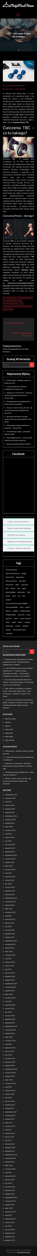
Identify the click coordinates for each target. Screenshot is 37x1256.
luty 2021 (8, 969)
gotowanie (21, 592)
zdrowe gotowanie (19, 630)
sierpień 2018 (10, 1076)
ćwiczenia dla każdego (25, 297)
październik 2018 (11, 1069)
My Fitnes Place (8, 303)
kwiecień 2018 (10, 1090)
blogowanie (20, 577)
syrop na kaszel (25, 618)
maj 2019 (8, 1044)
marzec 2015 (9, 1222)
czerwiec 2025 (10, 798)
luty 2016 (8, 1183)
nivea (21, 607)
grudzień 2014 (10, 1233)
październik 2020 (11, 983)
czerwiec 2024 (10, 830)
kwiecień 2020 (10, 1005)
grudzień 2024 (10, 809)
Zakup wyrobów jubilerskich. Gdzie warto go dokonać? (18, 705)
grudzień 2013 (10, 1240)
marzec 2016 (9, 1180)
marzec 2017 (9, 1137)
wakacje (27, 622)
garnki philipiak (10, 592)
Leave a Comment (20, 89)
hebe (28, 592)
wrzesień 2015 (10, 1201)
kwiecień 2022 (10, 919)
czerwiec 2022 (10, 912)
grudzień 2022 (10, 891)
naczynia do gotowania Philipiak (17, 603)
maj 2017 (8, 1130)
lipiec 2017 (9, 1123)
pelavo (27, 607)
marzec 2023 (9, 880)
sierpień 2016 (10, 1162)
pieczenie (21, 615)
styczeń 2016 (10, 1187)
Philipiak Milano (11, 615)
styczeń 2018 (10, 1101)
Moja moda (9, 729)
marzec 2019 (9, 1051)
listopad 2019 (10, 1023)
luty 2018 (8, 1098)
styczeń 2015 (10, 1229)
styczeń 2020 (10, 1016)
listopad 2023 (10, 852)
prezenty (9, 618)
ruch (16, 303)
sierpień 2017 (10, 1119)
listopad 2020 (10, 980)
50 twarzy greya (11, 570)
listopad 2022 (10, 894)
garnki (24, 588)
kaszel (8, 596)
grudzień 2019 (10, 1019)
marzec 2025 (9, 805)
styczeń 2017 (10, 1144)
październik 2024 (11, 816)
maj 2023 (8, 873)
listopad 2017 (10, 1108)
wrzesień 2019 (10, 1030)
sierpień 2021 (10, 948)
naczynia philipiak (12, 607)
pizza (28, 615)
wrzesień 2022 (10, 902)
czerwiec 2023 (10, 869)
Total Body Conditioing (11, 306)
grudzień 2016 (10, 1147)
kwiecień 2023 (10, 877)
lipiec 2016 (9, 1165)
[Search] (31, 364)
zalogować (14, 349)
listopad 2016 (10, 1151)
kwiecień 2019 (10, 1048)
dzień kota (24, 585)
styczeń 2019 (10, 1058)
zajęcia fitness (8, 309)
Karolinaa (21, 85)
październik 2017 (11, 1112)
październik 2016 (11, 1155)
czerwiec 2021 (10, 955)
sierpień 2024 (10, 823)
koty (23, 596)
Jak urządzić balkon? (15, 323)
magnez (8, 600)
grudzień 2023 (10, 848)
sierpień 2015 (10, 1205)
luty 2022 (8, 926)
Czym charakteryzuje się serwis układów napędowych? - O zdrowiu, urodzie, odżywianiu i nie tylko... (18, 670)
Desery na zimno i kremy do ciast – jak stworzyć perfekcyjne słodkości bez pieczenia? (18, 410)
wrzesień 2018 (10, 1073)
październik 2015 (11, 1197)
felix (7, 588)
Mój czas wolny (7, 89)
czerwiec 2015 (10, 1212)
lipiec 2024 (9, 827)
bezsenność (10, 577)
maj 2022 (8, 916)
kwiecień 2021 (10, 962)
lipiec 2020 (9, 994)
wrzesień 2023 (10, 859)
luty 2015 (8, 1226)
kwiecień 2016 (10, 1176)
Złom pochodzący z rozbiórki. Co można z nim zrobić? (17, 693)
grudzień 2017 (10, 1105)
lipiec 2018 (9, 1080)
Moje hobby (9, 736)
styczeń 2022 (10, 930)
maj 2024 (8, 834)
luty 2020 (8, 1012)
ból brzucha (9, 585)
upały (7, 622)
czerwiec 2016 (10, 1169)
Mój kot (7, 726)
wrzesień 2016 (10, 1158)
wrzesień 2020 (10, 987)
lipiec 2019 (9, 1037)
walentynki (9, 626)
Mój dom (8, 722)
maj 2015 (8, 1215)
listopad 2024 (10, 812)
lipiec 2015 (9, 1208)
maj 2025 (8, 802)
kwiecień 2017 (10, 1133)
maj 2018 (8, 1087)
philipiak (15, 611)
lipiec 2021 (9, 951)
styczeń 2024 (10, 844)
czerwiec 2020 (10, 998)
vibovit (20, 622)
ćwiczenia (9, 633)
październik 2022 (11, 898)
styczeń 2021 (10, 973)
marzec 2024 (9, 837)
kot (19, 596)
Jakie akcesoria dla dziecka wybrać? (19, 444)
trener (22, 306)
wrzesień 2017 (10, 1115)
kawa (14, 596)
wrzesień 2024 (10, 820)
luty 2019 (8, 1055)
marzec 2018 (9, 1094)
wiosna (17, 626)
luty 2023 (8, 884)
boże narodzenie (11, 581)
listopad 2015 (10, 1194)
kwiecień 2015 (10, 1219)
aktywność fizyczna (10, 297)
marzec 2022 (9, 923)
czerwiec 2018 (10, 1083)
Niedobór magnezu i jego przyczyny (22, 334)
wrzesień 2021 (10, 944)
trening (29, 306)
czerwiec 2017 (10, 1126)
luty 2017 (8, 1140)
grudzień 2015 (10, 1190)
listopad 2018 (10, 1065)
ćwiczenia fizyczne (9, 300)
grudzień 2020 (10, 976)
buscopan (22, 581)
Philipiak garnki (25, 611)
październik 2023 (11, 855)
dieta (17, 585)
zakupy (8, 630)
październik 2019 (11, 1026)
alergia (24, 573)
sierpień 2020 (10, 991)
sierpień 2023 (10, 862)
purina (16, 618)
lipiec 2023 (9, 866)
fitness (19, 300)
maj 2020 (8, 1001)
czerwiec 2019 (10, 1041)
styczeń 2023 (10, 887)
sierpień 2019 (10, 1033)
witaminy (25, 626)
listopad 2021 (10, 937)
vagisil (14, 622)
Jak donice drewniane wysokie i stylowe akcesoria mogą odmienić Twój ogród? (17, 419)
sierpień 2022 (10, 905)
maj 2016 (8, 1172)
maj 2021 (8, 959)
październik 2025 (11, 795)
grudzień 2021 (10, 934)
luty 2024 (8, 841)
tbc (21, 303)
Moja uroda (9, 733)
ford (18, 588)
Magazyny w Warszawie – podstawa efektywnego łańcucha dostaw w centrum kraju (18, 395)
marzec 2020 (9, 1008)
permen (8, 611)
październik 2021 (11, 941)
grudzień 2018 (10, 1062)
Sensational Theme (23, 1252)
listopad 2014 (10, 1237)
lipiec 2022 (9, 909)
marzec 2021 (9, 966)
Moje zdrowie (9, 740)
